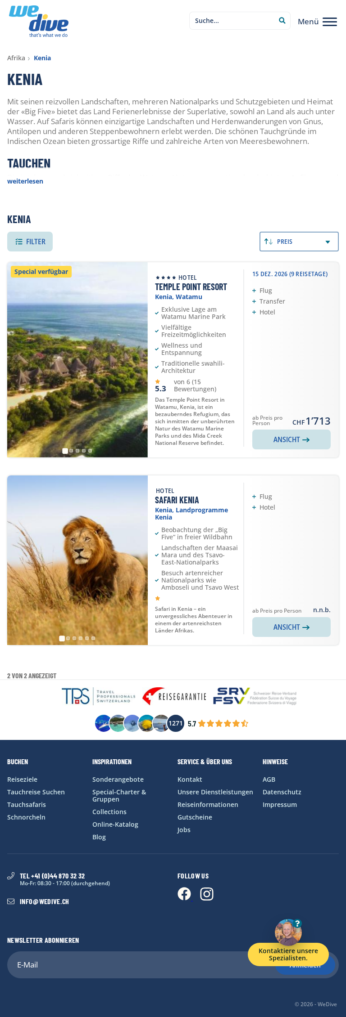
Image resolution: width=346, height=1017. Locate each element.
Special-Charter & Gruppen (119, 795)
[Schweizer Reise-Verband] (255, 697)
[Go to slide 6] (93, 638)
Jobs (184, 829)
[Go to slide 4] (84, 450)
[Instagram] (207, 898)
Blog (99, 837)
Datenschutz (282, 792)
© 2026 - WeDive (316, 1004)
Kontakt (190, 779)
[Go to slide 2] (71, 450)
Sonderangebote (118, 779)
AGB (269, 779)
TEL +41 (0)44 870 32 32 (52, 875)
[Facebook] (185, 898)
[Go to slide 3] (77, 450)
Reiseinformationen (208, 804)
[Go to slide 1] (65, 450)
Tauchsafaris (26, 804)
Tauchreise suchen (36, 792)
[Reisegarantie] (174, 697)
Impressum (280, 804)
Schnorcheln (26, 817)
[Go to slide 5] (90, 450)
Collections (109, 811)
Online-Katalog (115, 824)
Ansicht (286, 439)
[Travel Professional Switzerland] (98, 697)
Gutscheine (195, 817)
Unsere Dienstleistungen (215, 792)
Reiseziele (22, 779)
